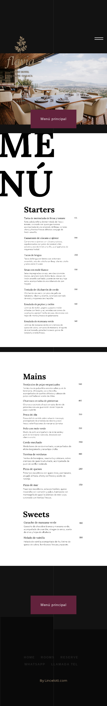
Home (29, 657)
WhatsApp (34, 664)
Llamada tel (64, 664)
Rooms (47, 657)
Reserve (69, 657)
